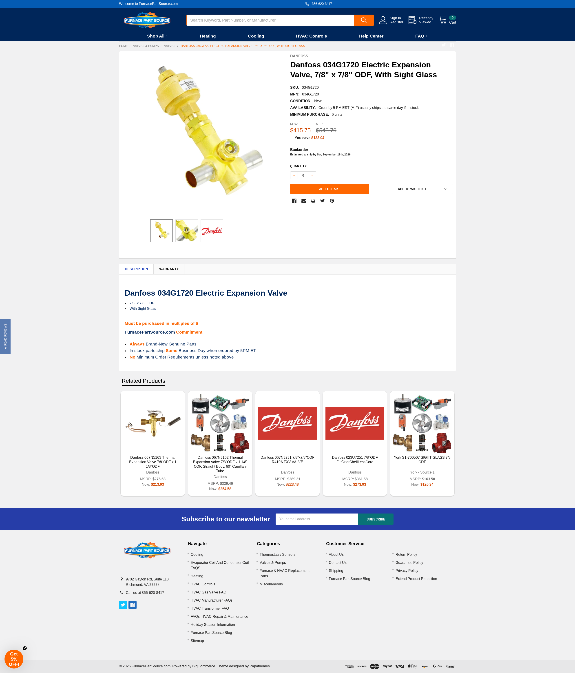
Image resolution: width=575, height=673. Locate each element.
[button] (5, 336)
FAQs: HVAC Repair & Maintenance (219, 616)
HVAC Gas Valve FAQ (208, 592)
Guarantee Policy (409, 563)
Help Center (371, 36)
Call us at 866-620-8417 (145, 593)
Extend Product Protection (416, 579)
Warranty (169, 269)
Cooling (256, 36)
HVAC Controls (311, 36)
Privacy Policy (407, 571)
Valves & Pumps (273, 563)
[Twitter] (444, 45)
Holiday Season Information (213, 625)
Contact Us (338, 563)
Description (136, 269)
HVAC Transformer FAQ (210, 608)
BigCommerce (203, 666)
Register (396, 22)
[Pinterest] (332, 201)
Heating (208, 36)
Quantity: (299, 166)
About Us (336, 554)
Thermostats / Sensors (277, 554)
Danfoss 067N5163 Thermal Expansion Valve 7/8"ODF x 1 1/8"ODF (153, 462)
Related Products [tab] (143, 381)
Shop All (155, 36)
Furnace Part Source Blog (211, 633)
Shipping (336, 571)
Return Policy (406, 554)
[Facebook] (452, 45)
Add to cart (329, 189)
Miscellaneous (271, 584)
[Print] (313, 201)
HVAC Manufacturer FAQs (211, 600)
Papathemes (260, 666)
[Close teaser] (24, 648)
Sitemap (197, 641)
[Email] (304, 201)
